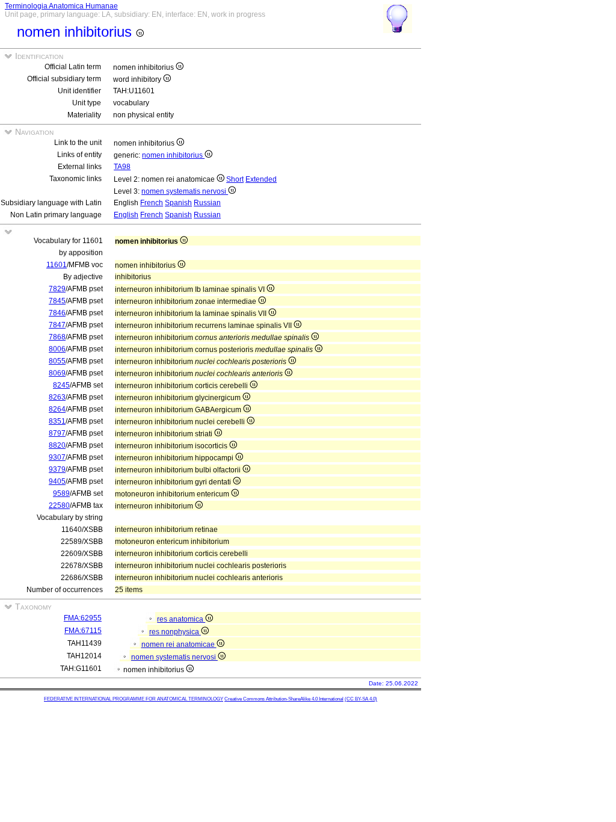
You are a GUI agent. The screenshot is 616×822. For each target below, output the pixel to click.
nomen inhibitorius (173, 155)
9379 (57, 469)
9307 (57, 457)
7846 (57, 313)
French (151, 203)
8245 (61, 385)
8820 (57, 445)
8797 (57, 433)
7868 (57, 337)
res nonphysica (175, 632)
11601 (56, 265)
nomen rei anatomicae (179, 644)
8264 (57, 409)
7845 (57, 301)
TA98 (122, 166)
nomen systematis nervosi (184, 191)
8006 (57, 349)
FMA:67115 (83, 630)
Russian (207, 203)
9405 (57, 481)
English (126, 215)
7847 (57, 325)
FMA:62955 (83, 618)
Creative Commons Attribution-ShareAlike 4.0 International (283, 699)
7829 (57, 289)
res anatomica (181, 619)
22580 (59, 505)
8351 (57, 421)
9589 (61, 493)
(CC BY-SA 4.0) (361, 699)
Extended (261, 179)
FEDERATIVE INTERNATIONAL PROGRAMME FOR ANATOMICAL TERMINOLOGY (133, 699)
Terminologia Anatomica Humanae (61, 6)
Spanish (178, 203)
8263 (57, 397)
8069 (57, 373)
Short (235, 179)
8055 (57, 361)
